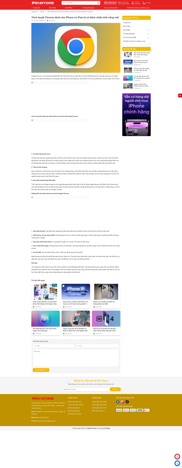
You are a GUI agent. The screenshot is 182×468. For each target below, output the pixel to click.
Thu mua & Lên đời (110, 8)
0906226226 (44, 417)
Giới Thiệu (52, 8)
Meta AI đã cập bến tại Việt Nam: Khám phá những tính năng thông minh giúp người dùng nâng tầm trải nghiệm (45, 303)
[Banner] (136, 114)
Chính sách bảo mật (74, 402)
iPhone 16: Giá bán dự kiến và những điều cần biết (104, 303)
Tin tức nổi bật (129, 49)
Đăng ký (115, 389)
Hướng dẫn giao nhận (99, 408)
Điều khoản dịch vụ (98, 411)
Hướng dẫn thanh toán (99, 405)
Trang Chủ (36, 8)
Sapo (108, 428)
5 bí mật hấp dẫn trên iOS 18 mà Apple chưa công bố (44, 330)
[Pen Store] (43, 3)
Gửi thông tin (41, 370)
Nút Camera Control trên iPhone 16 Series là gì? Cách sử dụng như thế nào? (76, 303)
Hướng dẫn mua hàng (99, 402)
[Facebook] (118, 402)
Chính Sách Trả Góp (74, 414)
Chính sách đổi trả (74, 408)
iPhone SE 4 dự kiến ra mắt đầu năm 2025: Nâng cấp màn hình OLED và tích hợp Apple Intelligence (104, 330)
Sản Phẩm (69, 8)
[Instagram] (122, 402)
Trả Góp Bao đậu (88, 8)
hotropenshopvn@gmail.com (46, 421)
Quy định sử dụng (74, 411)
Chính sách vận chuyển (75, 405)
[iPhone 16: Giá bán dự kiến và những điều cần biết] (106, 292)
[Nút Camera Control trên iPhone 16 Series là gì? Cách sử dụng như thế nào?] (76, 292)
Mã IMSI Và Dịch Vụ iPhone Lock (138, 8)
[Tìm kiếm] (98, 3)
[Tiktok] (127, 402)
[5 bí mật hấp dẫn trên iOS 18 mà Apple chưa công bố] (45, 319)
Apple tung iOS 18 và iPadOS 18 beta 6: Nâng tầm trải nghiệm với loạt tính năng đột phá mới (75, 330)
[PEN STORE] (43, 398)
